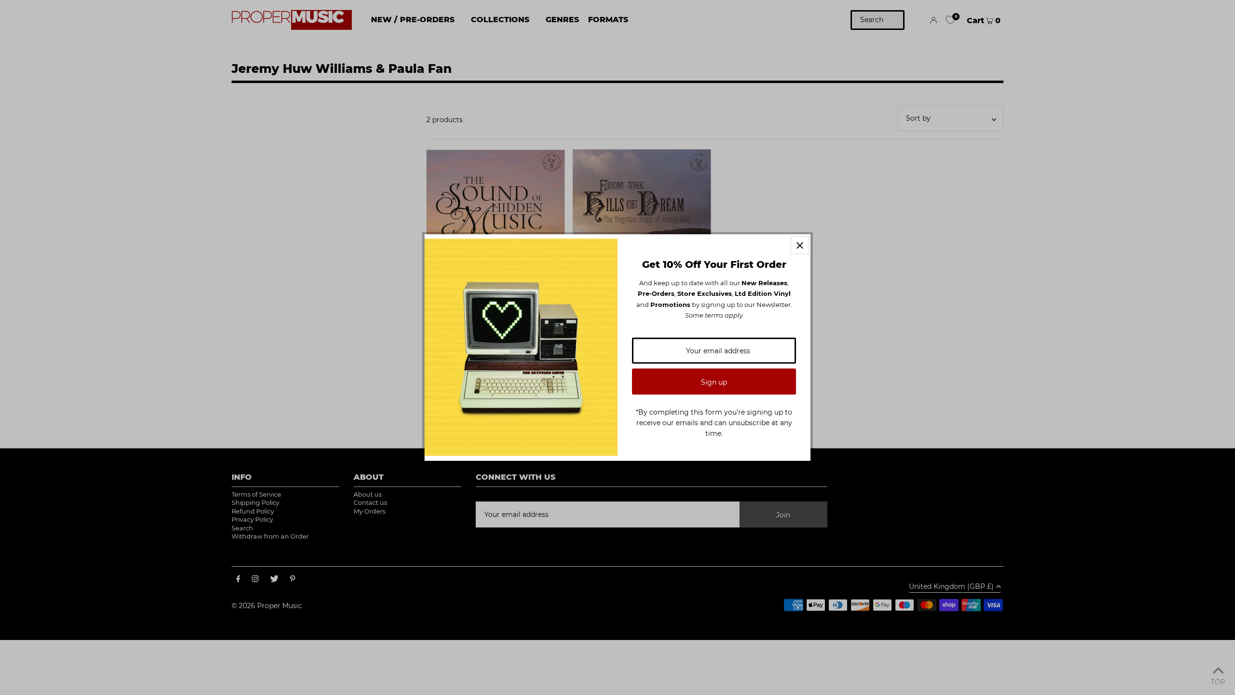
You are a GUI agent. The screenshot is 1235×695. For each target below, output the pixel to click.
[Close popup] (799, 245)
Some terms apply (714, 315)
